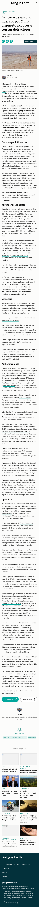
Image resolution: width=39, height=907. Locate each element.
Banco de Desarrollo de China (16, 599)
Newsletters (25, 864)
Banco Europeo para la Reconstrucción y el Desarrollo (15, 256)
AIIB (4, 738)
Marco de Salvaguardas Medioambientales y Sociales (19, 580)
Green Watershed (26, 523)
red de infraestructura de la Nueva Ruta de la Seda (19, 164)
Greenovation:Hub (12, 279)
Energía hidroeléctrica (9, 839)
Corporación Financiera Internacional (16, 606)
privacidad (22, 897)
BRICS (4, 767)
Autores (4, 872)
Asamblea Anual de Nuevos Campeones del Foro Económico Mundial (19, 431)
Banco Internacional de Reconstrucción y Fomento (18, 602)
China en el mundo (25, 767)
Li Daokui (11, 482)
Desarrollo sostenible (17, 738)
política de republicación (10, 888)
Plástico (6, 813)
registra (20, 395)
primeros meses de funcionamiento (17, 195)
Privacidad (5, 868)
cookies (30, 897)
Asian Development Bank (15, 70)
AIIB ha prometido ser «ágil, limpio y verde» (18, 319)
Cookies (4, 876)
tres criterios (12, 555)
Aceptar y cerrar (11, 903)
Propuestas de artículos (10, 864)
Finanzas (32, 738)
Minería (23, 838)
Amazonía (24, 789)
